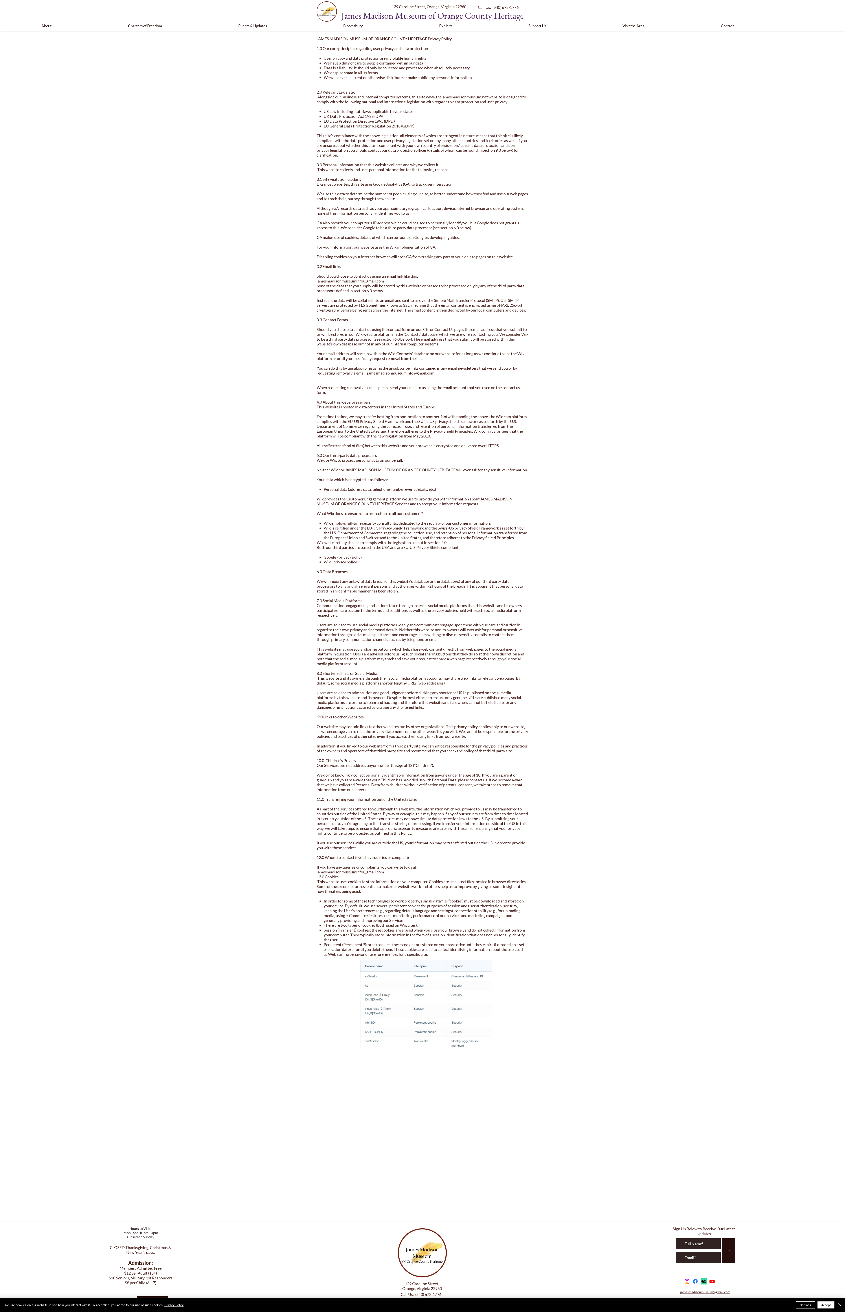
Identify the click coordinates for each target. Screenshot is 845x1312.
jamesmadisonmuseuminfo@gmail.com (350, 281)
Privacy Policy (174, 1305)
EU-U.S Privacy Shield (422, 547)
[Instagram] (687, 1281)
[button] (81, 26)
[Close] (839, 1304)
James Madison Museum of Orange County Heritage (432, 15)
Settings (805, 1305)
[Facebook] (695, 1281)
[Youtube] (712, 1281)
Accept (826, 1305)
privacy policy (350, 557)
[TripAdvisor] (704, 1281)
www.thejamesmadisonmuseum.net (457, 96)
